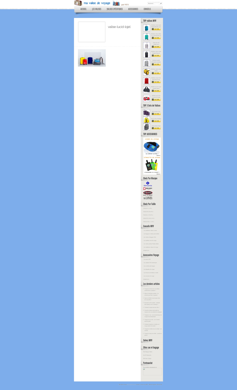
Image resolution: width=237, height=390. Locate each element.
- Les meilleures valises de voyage (150, 247)
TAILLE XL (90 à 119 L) (148, 218)
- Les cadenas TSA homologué (150, 262)
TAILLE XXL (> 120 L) (148, 221)
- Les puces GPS (147, 259)
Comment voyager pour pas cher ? (152, 307)
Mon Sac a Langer (147, 358)
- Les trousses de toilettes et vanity (150, 272)
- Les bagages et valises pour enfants (151, 233)
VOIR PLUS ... (146, 250)
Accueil (75, 15)
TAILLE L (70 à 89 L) (148, 215)
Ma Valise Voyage (123, 384)
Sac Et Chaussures (147, 355)
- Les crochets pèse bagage (149, 266)
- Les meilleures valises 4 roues (150, 230)
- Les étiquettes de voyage (149, 269)
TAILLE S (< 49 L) (147, 208)
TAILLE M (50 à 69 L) (148, 211)
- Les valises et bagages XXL (149, 237)
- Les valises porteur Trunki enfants (151, 243)
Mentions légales (152, 384)
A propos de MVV (144, 384)
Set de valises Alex (156, 111)
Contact (138, 384)
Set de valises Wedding (156, 118)
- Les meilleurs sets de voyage (149, 240)
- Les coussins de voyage (148, 276)
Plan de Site (159, 384)
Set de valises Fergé (156, 125)
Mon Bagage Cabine (147, 351)
